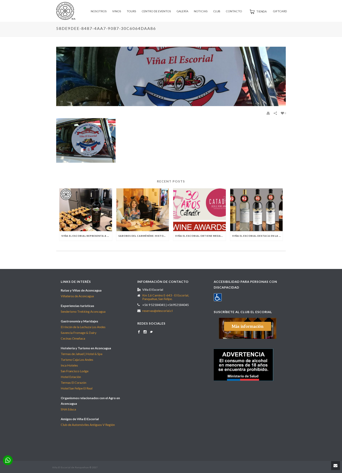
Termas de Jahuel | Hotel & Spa (81, 354)
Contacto (234, 11)
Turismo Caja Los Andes (77, 359)
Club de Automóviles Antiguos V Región (88, 424)
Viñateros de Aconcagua (77, 296)
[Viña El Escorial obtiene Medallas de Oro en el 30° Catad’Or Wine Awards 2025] (199, 209)
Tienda (261, 11)
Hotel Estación (71, 377)
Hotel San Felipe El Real (76, 388)
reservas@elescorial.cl (157, 310)
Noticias (201, 11)
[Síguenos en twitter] (151, 332)
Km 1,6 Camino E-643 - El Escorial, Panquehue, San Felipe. (165, 297)
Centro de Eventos (156, 11)
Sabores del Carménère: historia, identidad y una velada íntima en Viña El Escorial (143, 235)
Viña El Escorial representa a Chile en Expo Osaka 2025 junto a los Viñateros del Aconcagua (86, 235)
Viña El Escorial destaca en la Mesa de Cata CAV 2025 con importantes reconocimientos (257, 235)
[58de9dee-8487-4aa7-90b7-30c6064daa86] (171, 76)
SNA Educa (68, 409)
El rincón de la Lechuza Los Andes (83, 327)
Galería (182, 11)
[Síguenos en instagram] (145, 332)
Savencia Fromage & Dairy (78, 332)
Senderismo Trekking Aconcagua (83, 311)
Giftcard (280, 11)
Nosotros (99, 11)
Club (216, 11)
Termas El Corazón (73, 382)
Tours (131, 11)
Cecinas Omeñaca (73, 338)
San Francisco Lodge (74, 371)
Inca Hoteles (69, 365)
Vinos (116, 11)
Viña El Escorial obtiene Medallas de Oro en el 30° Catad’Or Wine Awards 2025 (200, 235)
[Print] (268, 113)
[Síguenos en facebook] (139, 332)
